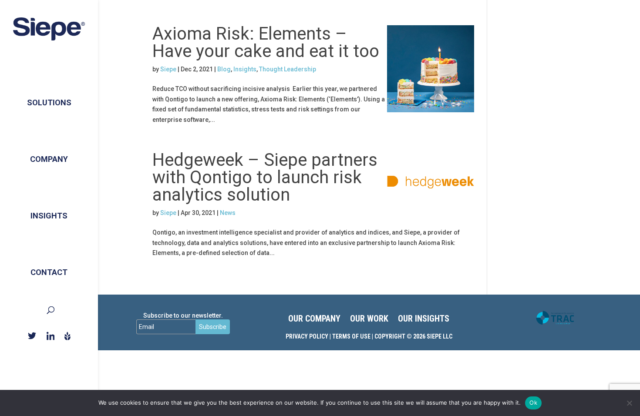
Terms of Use (351, 336)
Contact (48, 272)
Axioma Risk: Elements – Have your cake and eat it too (265, 42)
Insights (48, 215)
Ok (533, 402)
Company (49, 159)
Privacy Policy (307, 336)
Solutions (49, 102)
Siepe (168, 69)
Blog (224, 69)
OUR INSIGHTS (423, 319)
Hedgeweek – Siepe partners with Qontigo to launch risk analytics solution (264, 177)
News (228, 212)
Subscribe (212, 326)
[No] (629, 403)
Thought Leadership (287, 69)
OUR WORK (369, 319)
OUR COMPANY (314, 319)
